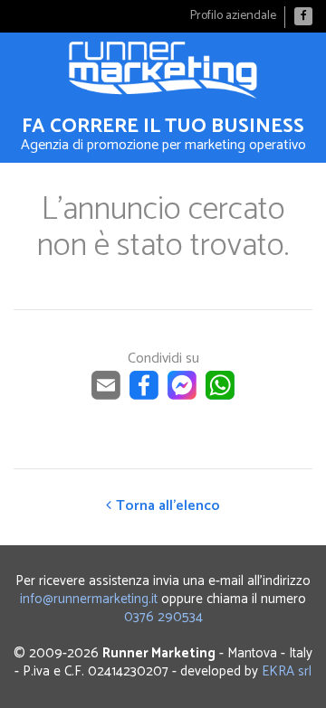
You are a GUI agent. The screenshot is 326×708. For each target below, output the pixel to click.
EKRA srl (287, 671)
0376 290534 (163, 617)
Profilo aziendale (233, 15)
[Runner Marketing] (163, 70)
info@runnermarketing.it (89, 599)
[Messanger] (182, 395)
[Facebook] (303, 16)
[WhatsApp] (220, 395)
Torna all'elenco (168, 506)
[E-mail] (105, 395)
